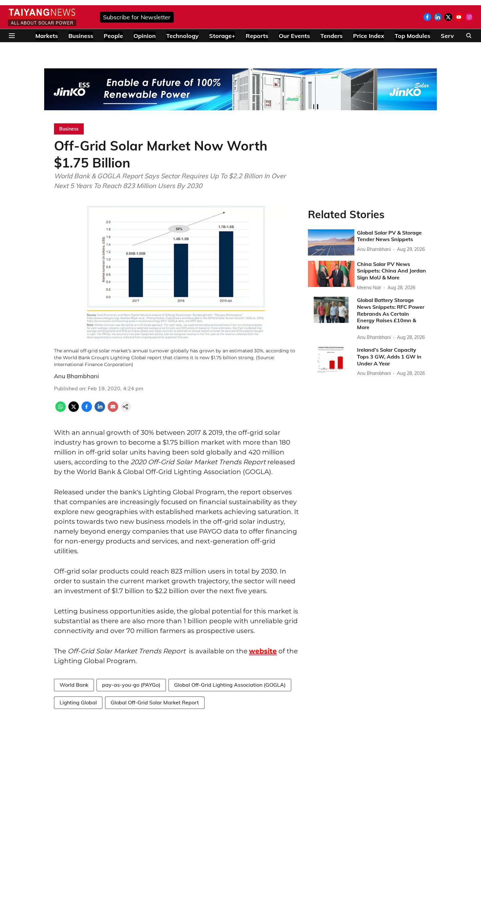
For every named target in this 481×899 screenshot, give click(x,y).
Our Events (294, 36)
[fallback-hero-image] (331, 242)
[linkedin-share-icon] (100, 410)
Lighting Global (78, 702)
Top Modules (412, 36)
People (113, 36)
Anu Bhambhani (76, 376)
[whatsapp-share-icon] (60, 410)
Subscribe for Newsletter (136, 17)
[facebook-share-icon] (86, 410)
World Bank (74, 684)
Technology (182, 36)
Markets (46, 36)
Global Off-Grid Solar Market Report (155, 702)
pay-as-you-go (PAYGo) (131, 684)
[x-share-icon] (73, 410)
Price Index (368, 36)
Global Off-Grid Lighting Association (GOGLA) (230, 684)
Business (80, 36)
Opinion (145, 36)
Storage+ (222, 36)
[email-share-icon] (113, 410)
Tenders (331, 36)
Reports (257, 36)
